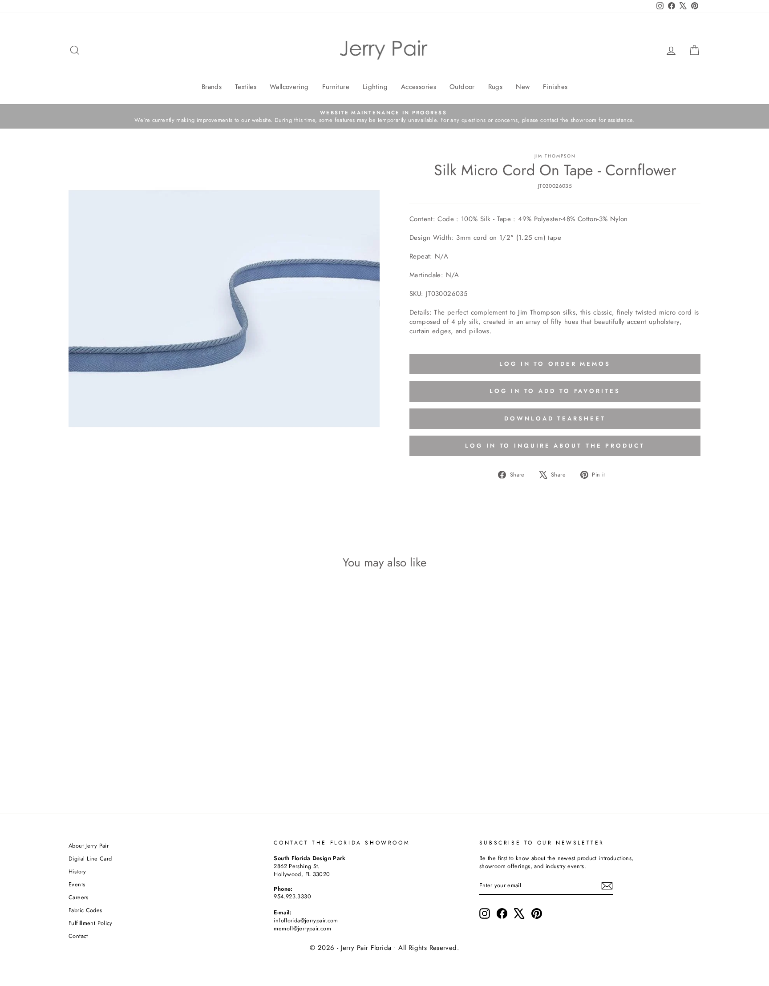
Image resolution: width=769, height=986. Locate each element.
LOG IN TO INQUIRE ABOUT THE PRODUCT (555, 445)
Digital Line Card (90, 858)
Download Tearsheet (554, 418)
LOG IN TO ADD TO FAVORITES (555, 391)
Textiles (245, 87)
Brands (212, 87)
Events (77, 884)
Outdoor (462, 87)
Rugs (495, 87)
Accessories (418, 87)
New (523, 87)
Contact (78, 936)
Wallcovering (289, 87)
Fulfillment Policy (91, 923)
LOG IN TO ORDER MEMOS (555, 364)
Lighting (375, 87)
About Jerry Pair (89, 845)
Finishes (555, 87)
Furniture (335, 87)
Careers (79, 897)
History (77, 871)
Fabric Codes (85, 910)
